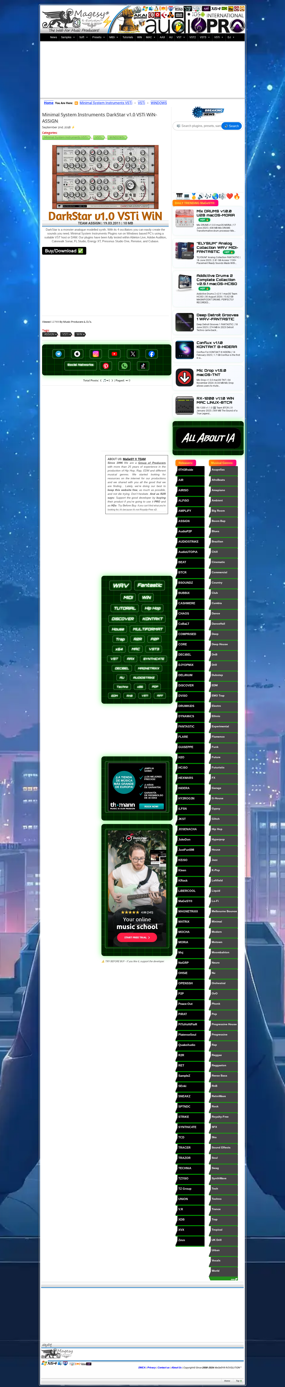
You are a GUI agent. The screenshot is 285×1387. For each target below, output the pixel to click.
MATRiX (183, 921)
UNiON (183, 1199)
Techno (217, 1198)
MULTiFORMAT (147, 629)
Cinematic (218, 562)
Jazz (215, 859)
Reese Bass (219, 1075)
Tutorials (128, 37)
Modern (217, 931)
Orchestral (218, 983)
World (215, 1270)
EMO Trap (218, 695)
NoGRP (183, 962)
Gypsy (216, 808)
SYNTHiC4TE (187, 1127)
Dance (216, 613)
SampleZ (184, 1075)
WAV (120, 585)
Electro (216, 705)
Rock (215, 1106)
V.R (180, 1209)
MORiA (183, 942)
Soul (215, 1157)
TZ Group (184, 1188)
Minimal (217, 921)
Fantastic (149, 585)
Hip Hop (217, 829)
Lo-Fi (215, 901)
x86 (140, 686)
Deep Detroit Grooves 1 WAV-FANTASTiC (217, 317)
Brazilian (217, 541)
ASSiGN (49, 334)
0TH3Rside (185, 469)
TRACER (184, 1147)
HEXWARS (185, 777)
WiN (139, 37)
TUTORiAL (125, 608)
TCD (181, 1137)
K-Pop (216, 870)
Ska (214, 1137)
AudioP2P (185, 531)
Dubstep (217, 675)
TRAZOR (184, 1157)
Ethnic (216, 716)
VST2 (192, 37)
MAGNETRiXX (188, 911)
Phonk (216, 1003)
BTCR (182, 572)
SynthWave (219, 1178)
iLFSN (182, 808)
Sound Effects (221, 1147)
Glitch (216, 818)
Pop (214, 1013)
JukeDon (184, 839)
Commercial (219, 572)
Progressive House (224, 1024)
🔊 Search (231, 126)
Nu (213, 972)
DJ (229, 37)
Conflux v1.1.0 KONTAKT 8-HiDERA (217, 345)
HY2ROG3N (186, 798)
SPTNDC (184, 1106)
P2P (181, 993)
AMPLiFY (184, 510)
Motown (217, 942)
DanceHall (218, 623)
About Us (176, 1367)
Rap (214, 1044)
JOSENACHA (187, 829)
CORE (182, 644)
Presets (96, 37)
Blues (215, 531)
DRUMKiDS (186, 706)
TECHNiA (184, 1168)
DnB (214, 654)
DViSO (182, 695)
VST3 (203, 37)
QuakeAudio (186, 1044)
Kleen (182, 870)
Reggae (217, 1055)
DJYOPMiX (185, 664)
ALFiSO (183, 500)
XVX (181, 1229)
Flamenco (218, 736)
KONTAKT (152, 618)
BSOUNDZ (185, 582)
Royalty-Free (220, 1116)
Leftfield (217, 880)
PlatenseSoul (187, 1034)
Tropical (217, 1229)
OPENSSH (185, 983)
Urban (216, 1250)
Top (237, 1381)
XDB (181, 1219)
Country (217, 582)
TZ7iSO (183, 1178)
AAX (162, 37)
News (53, 37)
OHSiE (182, 973)
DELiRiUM (185, 675)
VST (179, 37)
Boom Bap (218, 520)
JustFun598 (186, 849)
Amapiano (218, 490)
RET (181, 1065)
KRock (182, 880)
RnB (214, 1085)
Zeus (181, 1240)
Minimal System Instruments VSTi (106, 103)
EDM (215, 685)
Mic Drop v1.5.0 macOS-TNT (211, 372)
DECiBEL (184, 654)
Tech (215, 1188)
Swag (215, 1168)
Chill (215, 551)
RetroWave (219, 1096)
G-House (217, 798)
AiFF (160, 695)
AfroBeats (218, 479)
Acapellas (218, 469)
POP (155, 686)
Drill (214, 664)
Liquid (216, 890)
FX (213, 777)
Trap (215, 1219)
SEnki (182, 1086)
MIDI (128, 597)
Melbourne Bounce (224, 911)
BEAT (182, 562)
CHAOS (183, 613)
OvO (215, 993)
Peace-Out (185, 1003)
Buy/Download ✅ (64, 251)
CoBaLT (183, 623)
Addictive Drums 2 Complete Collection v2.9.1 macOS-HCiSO (217, 282)
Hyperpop (218, 839)
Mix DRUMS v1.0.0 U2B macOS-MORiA (216, 215)
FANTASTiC (186, 726)
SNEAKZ (184, 1096)
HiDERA (184, 788)
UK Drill (217, 1239)
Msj (180, 952)
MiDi (112, 37)
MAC (149, 37)
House (216, 849)
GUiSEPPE (185, 747)
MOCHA (184, 932)
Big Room (218, 510)
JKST (182, 819)
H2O (181, 757)
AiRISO (183, 490)
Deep (215, 633)
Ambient (217, 500)
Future (216, 757)
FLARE (183, 736)
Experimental (220, 726)
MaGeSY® (185, 901)
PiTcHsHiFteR (187, 1024)
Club (215, 592)
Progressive (219, 1034)
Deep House (220, 644)
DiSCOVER (186, 685)
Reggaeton (219, 1065)
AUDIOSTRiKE (188, 541)
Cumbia (217, 603)
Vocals (216, 1260)
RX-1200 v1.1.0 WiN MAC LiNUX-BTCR (215, 400)
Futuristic (218, 767)
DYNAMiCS (186, 716)
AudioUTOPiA (188, 551)
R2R (181, 1055)
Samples (66, 37)
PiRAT (182, 1014)
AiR (180, 480)
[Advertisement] (142, 69)
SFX (214, 1126)
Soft (81, 37)
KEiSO (182, 860)
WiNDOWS (159, 103)
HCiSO (183, 767)
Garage (216, 788)
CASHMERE (186, 603)
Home (227, 1381)
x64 (119, 649)
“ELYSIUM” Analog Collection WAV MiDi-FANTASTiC (217, 247)
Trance (216, 1209)
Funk (215, 746)
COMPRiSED (187, 634)
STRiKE (183, 1116)
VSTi (217, 37)
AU (171, 37)
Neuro (216, 962)
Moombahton (220, 952)
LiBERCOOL (187, 890)
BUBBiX (184, 593)
